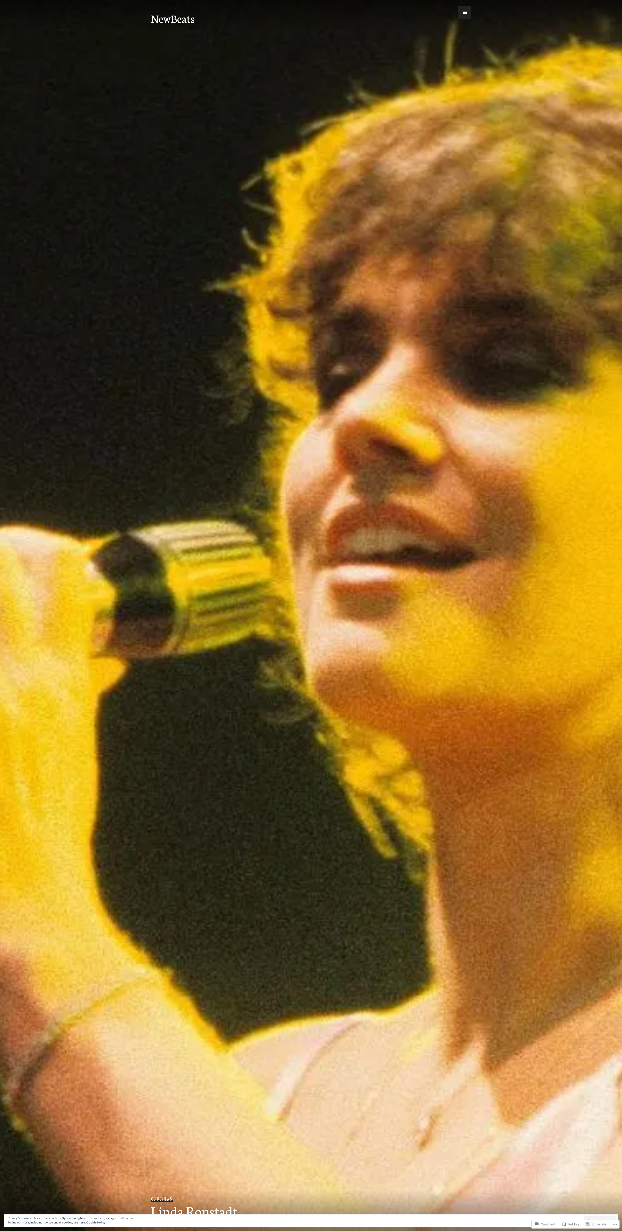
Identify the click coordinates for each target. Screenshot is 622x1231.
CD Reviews (161, 1199)
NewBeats (173, 18)
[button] (464, 12)
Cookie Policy (95, 1222)
